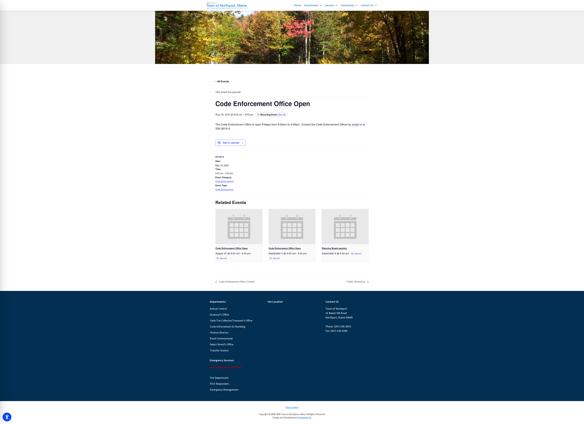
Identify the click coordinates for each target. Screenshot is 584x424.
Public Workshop (356, 281)
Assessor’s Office (219, 314)
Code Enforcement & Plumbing (227, 326)
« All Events (222, 81)
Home (297, 5)
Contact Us (367, 5)
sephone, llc (305, 417)
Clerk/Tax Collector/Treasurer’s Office (231, 320)
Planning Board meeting (334, 248)
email (355, 124)
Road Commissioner (221, 338)
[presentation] (239, 226)
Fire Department (219, 377)
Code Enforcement (224, 181)
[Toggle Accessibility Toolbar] (7, 417)
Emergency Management (224, 389)
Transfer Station (219, 350)
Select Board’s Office (221, 344)
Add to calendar (231, 142)
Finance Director (219, 332)
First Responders (219, 383)
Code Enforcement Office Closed (236, 281)
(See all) (282, 114)
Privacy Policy (292, 407)
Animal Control (218, 308)
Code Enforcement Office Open (232, 248)
